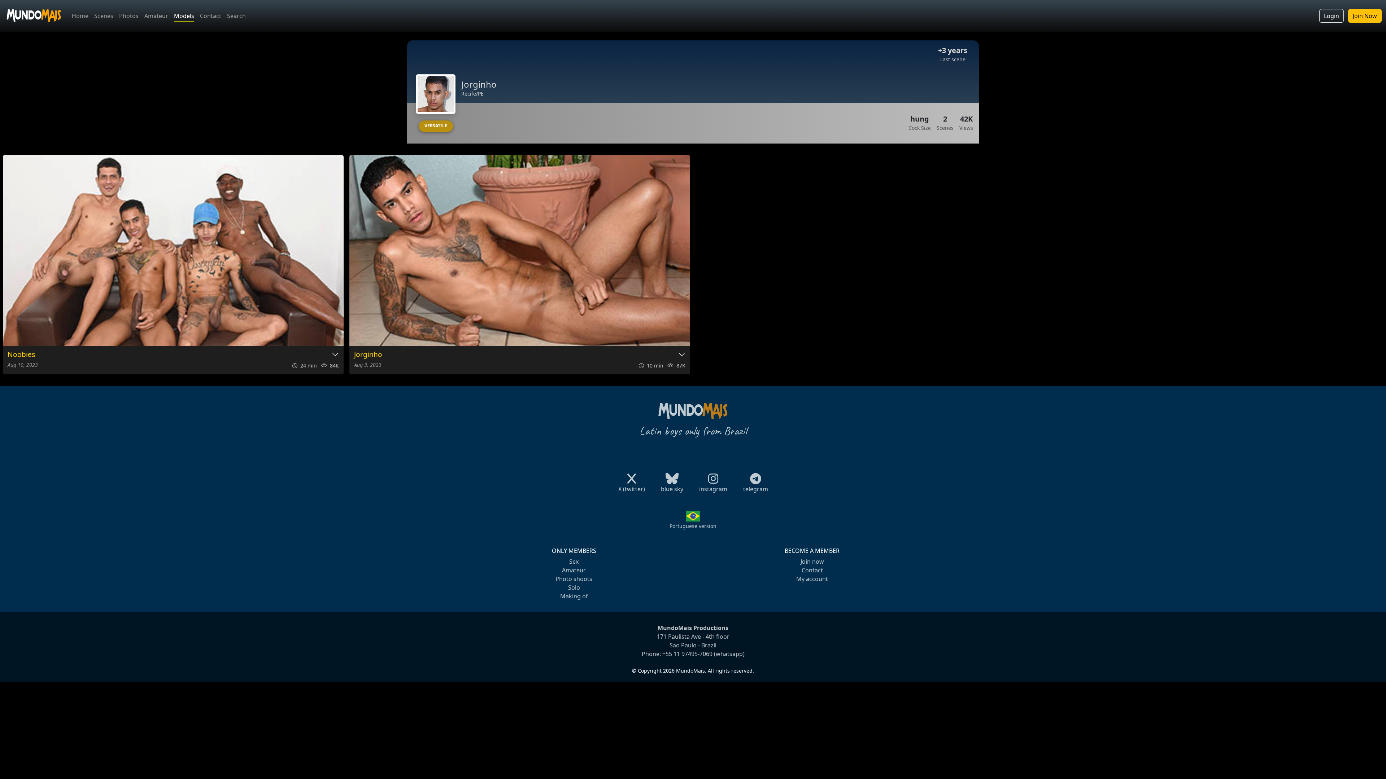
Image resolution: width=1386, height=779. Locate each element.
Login (1331, 16)
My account (812, 579)
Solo (574, 587)
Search (236, 16)
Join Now (1365, 16)
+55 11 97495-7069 (687, 654)
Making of (574, 596)
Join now (812, 561)
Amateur (156, 16)
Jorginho (368, 354)
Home (80, 16)
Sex (574, 561)
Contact (210, 16)
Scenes (103, 16)
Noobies (21, 354)
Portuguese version (693, 526)
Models (184, 16)
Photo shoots (573, 579)
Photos (129, 16)
